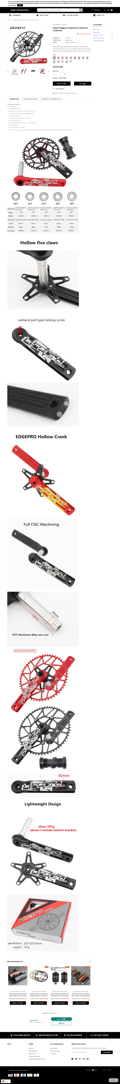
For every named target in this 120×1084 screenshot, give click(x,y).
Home (8, 20)
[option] (42, 15)
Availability (56, 38)
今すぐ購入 (82, 84)
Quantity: (56, 71)
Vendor (55, 42)
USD (109, 1070)
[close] (112, 4)
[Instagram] (84, 1059)
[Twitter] (76, 1059)
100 (56, 93)
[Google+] (88, 1059)
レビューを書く (61, 1019)
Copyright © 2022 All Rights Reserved (18, 1070)
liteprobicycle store (60, 24)
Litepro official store (19, 10)
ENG (95, 1070)
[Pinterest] (80, 1059)
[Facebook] (73, 1059)
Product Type (56, 40)
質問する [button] (61, 1023)
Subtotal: (55, 78)
